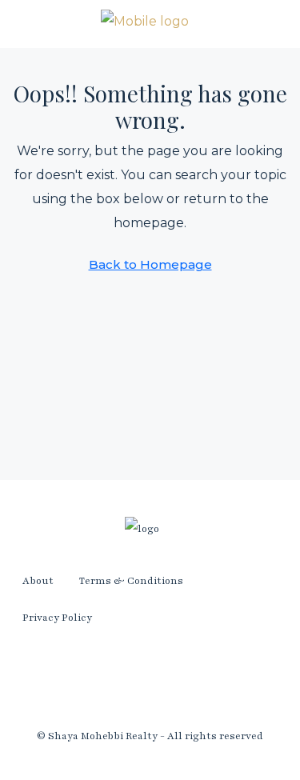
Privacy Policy (57, 617)
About (38, 580)
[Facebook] (58, 680)
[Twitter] (104, 680)
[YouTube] (243, 680)
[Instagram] (150, 680)
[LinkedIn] (197, 680)
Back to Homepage (150, 264)
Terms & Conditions (131, 580)
